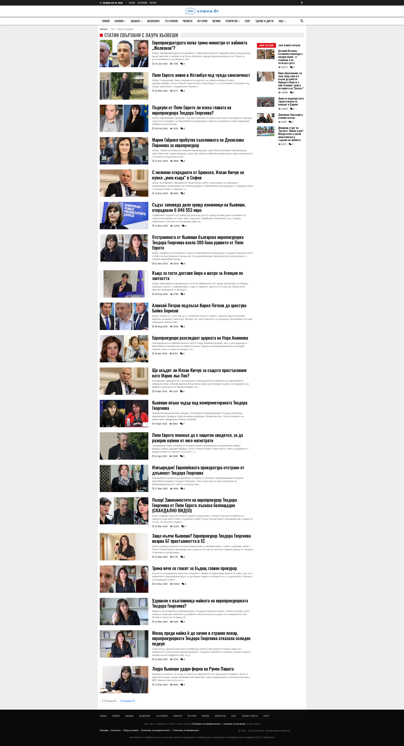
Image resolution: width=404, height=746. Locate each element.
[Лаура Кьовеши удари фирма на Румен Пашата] (124, 692)
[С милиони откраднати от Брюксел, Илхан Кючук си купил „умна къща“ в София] (124, 196)
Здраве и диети (264, 21)
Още (281, 21)
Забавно (135, 21)
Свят (247, 21)
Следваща (126, 701)
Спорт (266, 715)
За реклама (142, 2)
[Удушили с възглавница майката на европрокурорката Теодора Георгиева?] (124, 624)
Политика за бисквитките (186, 730)
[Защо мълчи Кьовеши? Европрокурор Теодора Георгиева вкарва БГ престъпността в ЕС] (124, 559)
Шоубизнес (153, 21)
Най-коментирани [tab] (289, 45)
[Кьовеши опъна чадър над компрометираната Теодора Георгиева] (124, 426)
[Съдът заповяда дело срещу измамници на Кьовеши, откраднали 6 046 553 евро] (124, 228)
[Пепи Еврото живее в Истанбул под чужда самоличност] (124, 99)
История (202, 21)
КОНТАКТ (153, 2)
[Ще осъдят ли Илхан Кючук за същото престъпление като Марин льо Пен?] (124, 394)
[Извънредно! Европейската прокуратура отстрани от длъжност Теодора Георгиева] (124, 491)
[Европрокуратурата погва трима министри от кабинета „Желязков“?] (124, 66)
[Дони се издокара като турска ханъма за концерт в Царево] (265, 106)
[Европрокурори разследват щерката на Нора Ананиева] (124, 361)
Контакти (116, 730)
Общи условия (130, 730)
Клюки (106, 21)
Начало (132, 2)
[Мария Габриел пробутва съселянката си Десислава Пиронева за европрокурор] (124, 163)
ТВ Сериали (171, 21)
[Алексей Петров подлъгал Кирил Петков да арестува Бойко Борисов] (124, 329)
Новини (119, 21)
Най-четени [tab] (266, 45)
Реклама (104, 730)
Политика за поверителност (207, 724)
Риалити (187, 21)
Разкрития (232, 21)
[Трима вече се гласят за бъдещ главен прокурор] (124, 592)
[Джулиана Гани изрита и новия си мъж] (265, 122)
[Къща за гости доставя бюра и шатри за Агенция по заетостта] (124, 297)
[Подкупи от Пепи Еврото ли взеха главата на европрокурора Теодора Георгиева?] (124, 131)
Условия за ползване (234, 724)
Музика (216, 21)
